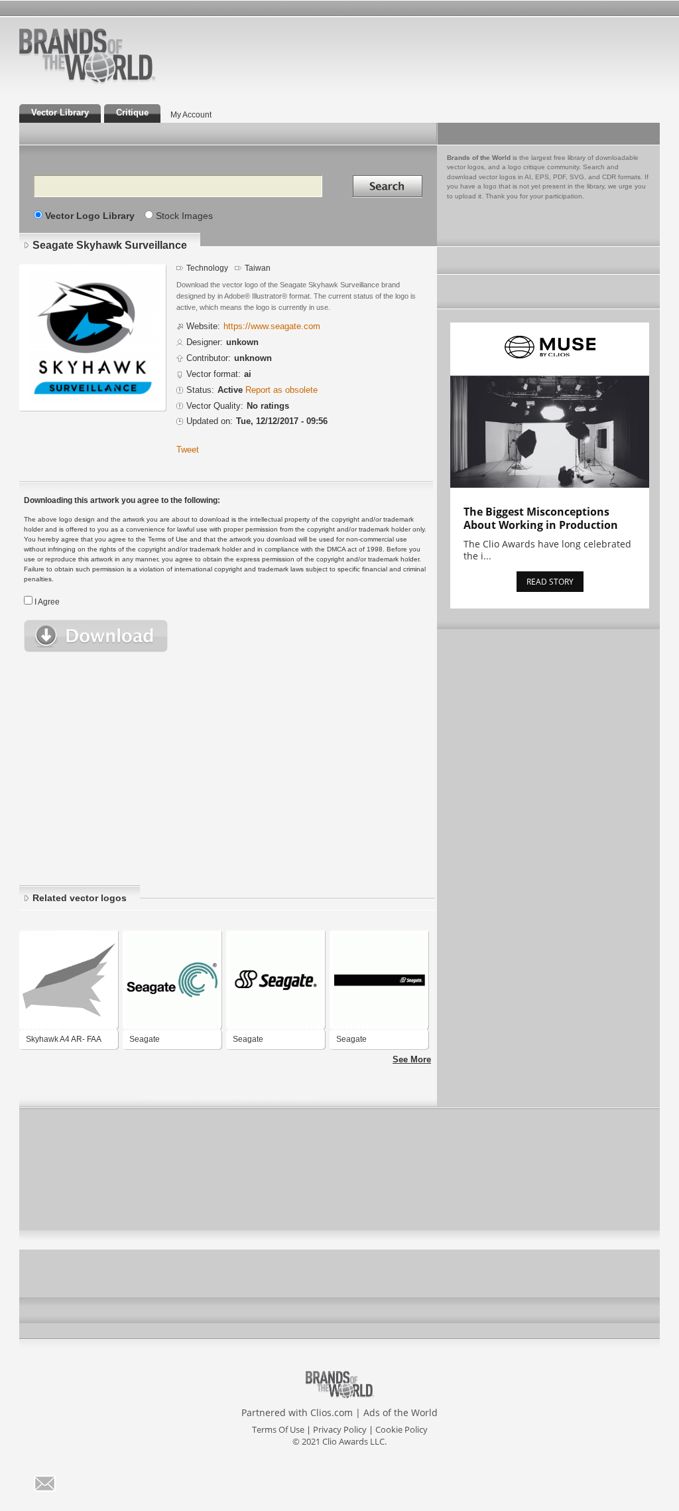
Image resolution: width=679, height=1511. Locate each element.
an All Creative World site (130, 82)
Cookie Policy (401, 1429)
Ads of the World (400, 1412)
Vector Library (60, 112)
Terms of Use (278, 1429)
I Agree (47, 602)
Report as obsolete (281, 390)
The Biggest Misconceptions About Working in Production (540, 518)
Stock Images (184, 215)
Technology (207, 267)
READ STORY (550, 581)
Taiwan (258, 267)
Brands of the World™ (87, 56)
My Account (191, 114)
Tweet (187, 450)
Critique (132, 112)
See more (412, 1059)
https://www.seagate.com (271, 326)
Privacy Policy (340, 1429)
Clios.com (331, 1412)
